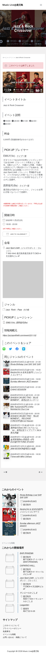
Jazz (8, 310)
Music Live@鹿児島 (12, 4)
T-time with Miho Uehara (21, 456)
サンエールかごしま (29, 592)
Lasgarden (24, 604)
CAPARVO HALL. (27, 565)
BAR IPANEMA (26, 553)
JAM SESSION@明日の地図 (22, 448)
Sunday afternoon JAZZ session (24, 381)
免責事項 (6, 631)
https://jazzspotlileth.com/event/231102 (19, 335)
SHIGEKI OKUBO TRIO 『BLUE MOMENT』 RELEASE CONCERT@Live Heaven (24, 418)
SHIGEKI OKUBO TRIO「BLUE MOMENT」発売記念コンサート (24, 398)
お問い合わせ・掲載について (15, 637)
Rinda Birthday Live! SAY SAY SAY (25, 364)
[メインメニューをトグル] (41, 5)
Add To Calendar (18, 234)
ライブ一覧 (21, 155)
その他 (26, 310)
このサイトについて (11, 625)
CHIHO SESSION (18, 389)
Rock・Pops (16, 310)
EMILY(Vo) (10, 322)
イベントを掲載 (8, 543)
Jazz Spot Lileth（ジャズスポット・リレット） (23, 249)
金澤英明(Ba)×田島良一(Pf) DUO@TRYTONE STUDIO (22, 440)
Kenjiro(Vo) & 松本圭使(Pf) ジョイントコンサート (26, 373)
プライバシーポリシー (12, 628)
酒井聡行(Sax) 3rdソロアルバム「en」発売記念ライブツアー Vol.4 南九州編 (25, 430)
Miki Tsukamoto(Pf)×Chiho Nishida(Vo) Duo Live (21, 408)
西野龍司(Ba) (22, 322)
